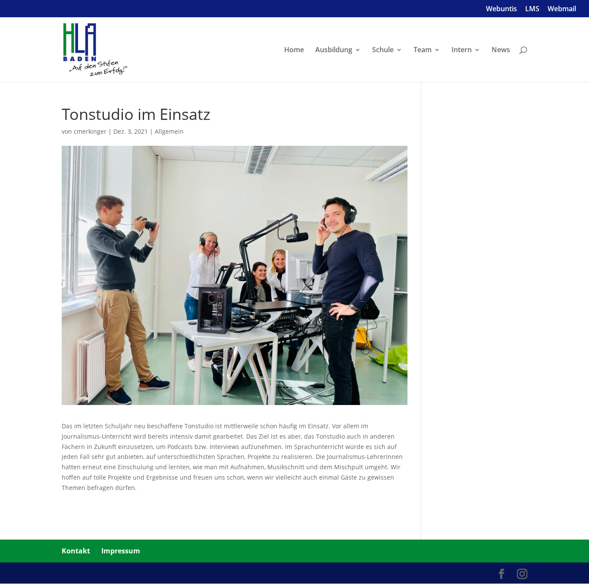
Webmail (562, 9)
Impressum (120, 551)
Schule (383, 50)
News (501, 50)
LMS (532, 9)
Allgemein (169, 131)
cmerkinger (90, 131)
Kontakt (76, 551)
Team (423, 50)
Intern (461, 50)
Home (294, 50)
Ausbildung (333, 50)
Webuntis (501, 9)
